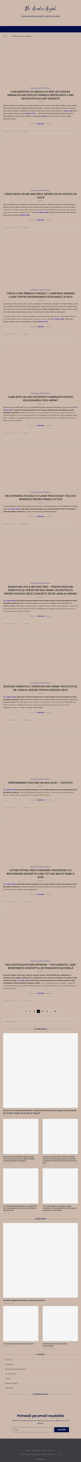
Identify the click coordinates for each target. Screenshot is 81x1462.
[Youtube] (43, 21)
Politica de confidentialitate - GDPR (35, 1454)
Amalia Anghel (68, 111)
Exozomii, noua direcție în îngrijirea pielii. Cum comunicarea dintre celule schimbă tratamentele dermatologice (18, 1159)
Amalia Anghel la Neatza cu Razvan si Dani (24, 1300)
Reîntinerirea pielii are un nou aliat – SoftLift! (40, 782)
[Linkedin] (40, 21)
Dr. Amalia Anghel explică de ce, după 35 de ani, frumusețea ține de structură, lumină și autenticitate (20, 1208)
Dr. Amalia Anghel (14, 509)
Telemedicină (9, 1388)
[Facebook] (34, 21)
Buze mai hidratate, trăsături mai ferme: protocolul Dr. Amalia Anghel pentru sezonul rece (40, 688)
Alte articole (9, 1360)
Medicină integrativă (11, 1383)
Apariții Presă (9, 1364)
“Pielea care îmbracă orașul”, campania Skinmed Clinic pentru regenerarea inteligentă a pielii (40, 295)
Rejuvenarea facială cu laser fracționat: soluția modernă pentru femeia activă (40, 497)
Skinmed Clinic (25, 215)
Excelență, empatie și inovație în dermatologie (55, 1345)
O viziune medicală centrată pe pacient (18, 1344)
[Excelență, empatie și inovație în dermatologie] (60, 1323)
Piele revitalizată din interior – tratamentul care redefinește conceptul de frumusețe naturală (40, 966)
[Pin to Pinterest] (75, 131)
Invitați (7, 1378)
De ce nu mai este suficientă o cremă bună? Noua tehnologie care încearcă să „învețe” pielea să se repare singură (39, 1111)
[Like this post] (68, 131)
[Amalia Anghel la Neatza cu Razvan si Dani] (40, 1260)
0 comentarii (25, 131)
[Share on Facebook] (70, 131)
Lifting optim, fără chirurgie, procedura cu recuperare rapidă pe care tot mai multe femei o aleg (40, 874)
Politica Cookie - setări (54, 1454)
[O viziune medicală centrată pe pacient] (20, 1323)
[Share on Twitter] (72, 131)
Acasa (5, 36)
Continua (40, 124)
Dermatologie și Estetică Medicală (15, 1369)
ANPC (21, 1454)
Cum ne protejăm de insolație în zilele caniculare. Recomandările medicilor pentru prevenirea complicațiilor (60, 1208)
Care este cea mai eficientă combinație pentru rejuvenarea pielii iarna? (40, 398)
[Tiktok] (46, 21)
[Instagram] (37, 21)
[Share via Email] (77, 131)
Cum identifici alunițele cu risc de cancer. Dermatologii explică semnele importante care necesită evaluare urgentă (40, 95)
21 (55, 1011)
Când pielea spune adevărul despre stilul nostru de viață (40, 195)
